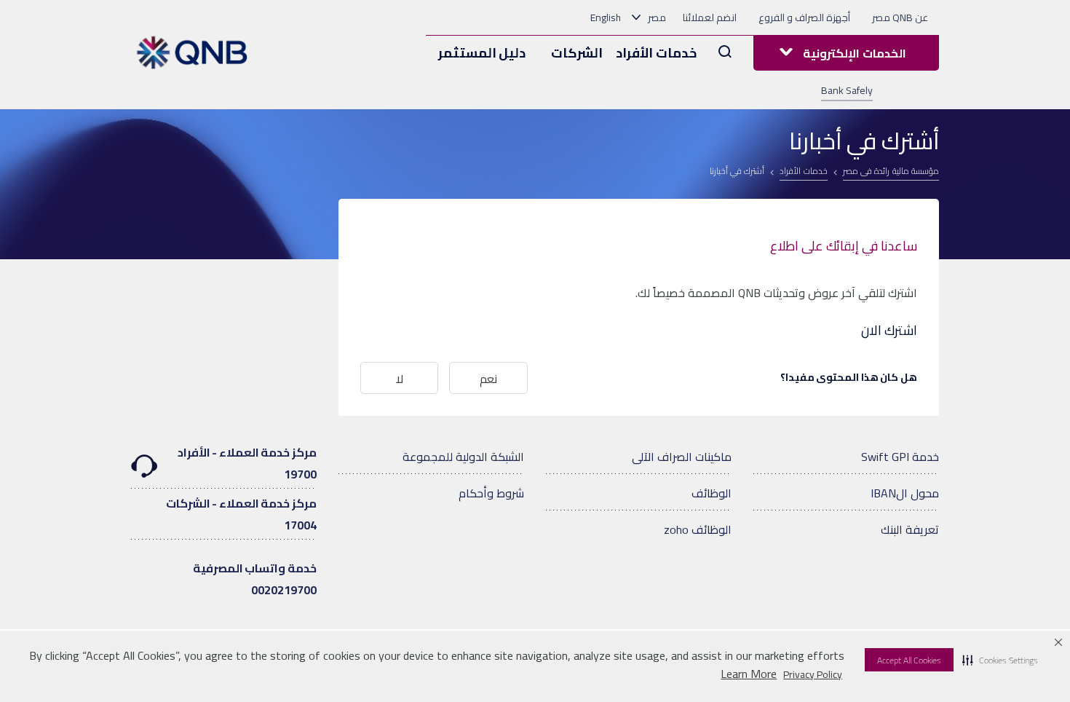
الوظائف (711, 493)
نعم (488, 379)
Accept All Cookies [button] (909, 660)
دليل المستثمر (482, 53)
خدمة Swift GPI (900, 457)
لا (399, 379)
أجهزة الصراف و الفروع (804, 17)
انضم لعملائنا (710, 17)
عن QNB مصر (900, 17)
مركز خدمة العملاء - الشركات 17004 (241, 514)
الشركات (577, 53)
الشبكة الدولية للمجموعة (463, 457)
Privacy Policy (812, 674)
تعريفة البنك (910, 529)
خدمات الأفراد (656, 53)
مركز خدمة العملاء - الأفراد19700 (247, 463)
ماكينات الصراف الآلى (682, 457)
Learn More (749, 674)
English (605, 17)
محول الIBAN (905, 493)
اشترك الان (889, 330)
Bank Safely (847, 90)
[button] (1000, 659)
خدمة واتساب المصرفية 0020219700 (255, 579)
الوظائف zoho (698, 529)
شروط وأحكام (491, 493)
